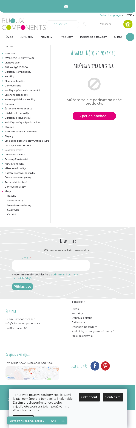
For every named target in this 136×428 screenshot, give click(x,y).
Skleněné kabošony (16, 94)
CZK (129, 15)
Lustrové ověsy (13, 150)
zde (36, 410)
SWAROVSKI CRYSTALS (19, 58)
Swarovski (13, 209)
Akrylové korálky (14, 163)
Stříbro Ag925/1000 (16, 67)
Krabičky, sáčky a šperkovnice (22, 122)
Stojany (9, 136)
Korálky (11, 195)
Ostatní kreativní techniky (20, 172)
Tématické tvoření (16, 182)
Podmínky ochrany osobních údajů (93, 331)
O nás (75, 309)
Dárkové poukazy (15, 186)
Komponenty (15, 200)
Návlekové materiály (17, 113)
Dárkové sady (13, 85)
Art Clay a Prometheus (18, 145)
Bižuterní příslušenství (17, 117)
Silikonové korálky (15, 168)
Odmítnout (89, 397)
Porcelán (10, 104)
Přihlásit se (22, 287)
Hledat (84, 24)
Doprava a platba (82, 317)
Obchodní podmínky (84, 326)
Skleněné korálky (15, 81)
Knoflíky (9, 76)
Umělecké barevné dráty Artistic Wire (27, 140)
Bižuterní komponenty (18, 71)
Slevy (8, 191)
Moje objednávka (82, 335)
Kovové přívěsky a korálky (20, 99)
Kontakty (77, 313)
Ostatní (11, 214)
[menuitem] (9, 37)
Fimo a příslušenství (16, 159)
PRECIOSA (11, 53)
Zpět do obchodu (94, 116)
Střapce (9, 127)
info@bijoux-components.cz (22, 323)
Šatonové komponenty (18, 108)
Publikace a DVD (15, 154)
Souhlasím (112, 397)
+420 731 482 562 (16, 328)
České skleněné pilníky (18, 177)
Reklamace (79, 322)
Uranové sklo (12, 62)
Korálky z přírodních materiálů (22, 90)
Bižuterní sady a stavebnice (21, 131)
